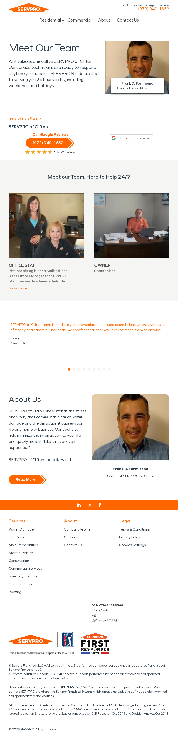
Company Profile (77, 529)
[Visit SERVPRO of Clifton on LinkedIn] (79, 505)
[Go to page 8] (104, 369)
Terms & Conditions (134, 529)
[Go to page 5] (89, 369)
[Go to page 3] (79, 369)
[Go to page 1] (69, 369)
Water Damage (21, 529)
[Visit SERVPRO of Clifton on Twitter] (90, 505)
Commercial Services (25, 568)
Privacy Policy (129, 537)
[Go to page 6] (94, 369)
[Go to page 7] (99, 369)
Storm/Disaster (21, 553)
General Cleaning (23, 584)
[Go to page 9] (109, 369)
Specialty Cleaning (23, 576)
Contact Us (128, 20)
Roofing (15, 592)
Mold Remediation (23, 545)
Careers (70, 537)
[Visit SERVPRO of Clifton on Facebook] (100, 505)
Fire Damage (19, 537)
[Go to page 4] (84, 369)
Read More (25, 479)
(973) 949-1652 (153, 9)
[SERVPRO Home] (29, 7)
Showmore (18, 288)
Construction (19, 561)
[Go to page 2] (74, 369)
